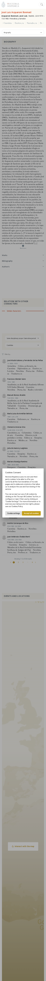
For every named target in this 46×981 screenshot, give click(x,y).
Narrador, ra (32, 23)
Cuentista (8, 23)
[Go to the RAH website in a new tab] (3, 4)
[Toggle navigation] (42, 4)
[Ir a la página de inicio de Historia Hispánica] (12, 4)
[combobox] (23, 32)
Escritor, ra (19, 23)
